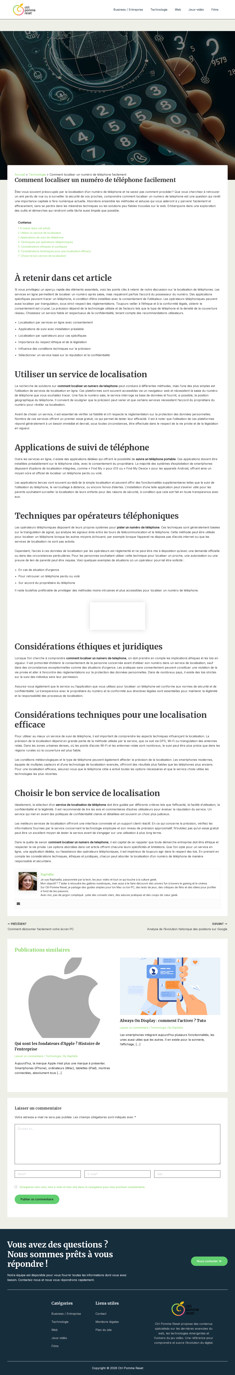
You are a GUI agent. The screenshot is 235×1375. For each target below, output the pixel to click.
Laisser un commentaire (29, 1056)
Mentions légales (107, 1322)
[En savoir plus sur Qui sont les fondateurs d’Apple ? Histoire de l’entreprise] (65, 997)
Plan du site (103, 1330)
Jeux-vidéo (196, 9)
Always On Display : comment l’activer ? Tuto (163, 1020)
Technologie (158, 9)
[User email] (18, 904)
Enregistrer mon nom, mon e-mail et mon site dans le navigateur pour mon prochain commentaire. (82, 1187)
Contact (100, 1313)
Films (214, 9)
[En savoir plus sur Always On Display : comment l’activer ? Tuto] (170, 986)
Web (178, 9)
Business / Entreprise (128, 9)
